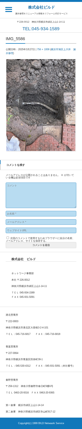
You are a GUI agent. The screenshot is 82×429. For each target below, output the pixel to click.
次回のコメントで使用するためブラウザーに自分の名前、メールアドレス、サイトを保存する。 (40, 239)
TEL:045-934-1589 (41, 28)
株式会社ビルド (41, 7)
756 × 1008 (43, 49)
